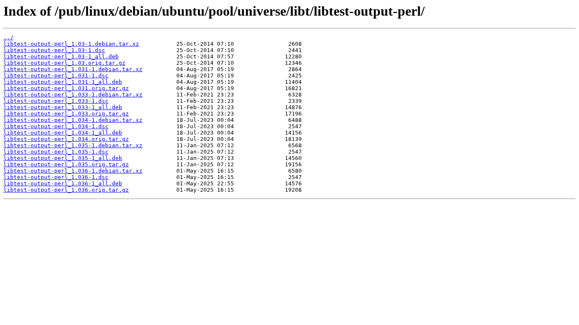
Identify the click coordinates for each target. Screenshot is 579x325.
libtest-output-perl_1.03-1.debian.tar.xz (71, 44)
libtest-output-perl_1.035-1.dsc (56, 152)
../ (8, 37)
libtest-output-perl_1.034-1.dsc (56, 126)
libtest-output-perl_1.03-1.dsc (54, 50)
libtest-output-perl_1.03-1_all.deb (61, 56)
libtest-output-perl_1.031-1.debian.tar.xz (72, 69)
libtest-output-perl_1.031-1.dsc (56, 75)
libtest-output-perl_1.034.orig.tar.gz (66, 139)
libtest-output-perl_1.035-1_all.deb (62, 158)
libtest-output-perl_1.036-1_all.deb (62, 183)
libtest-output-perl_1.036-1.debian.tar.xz (72, 171)
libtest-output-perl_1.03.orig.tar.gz (64, 63)
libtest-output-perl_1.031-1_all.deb (62, 82)
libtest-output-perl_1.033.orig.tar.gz (66, 113)
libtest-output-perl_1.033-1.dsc (56, 101)
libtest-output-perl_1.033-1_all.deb (62, 107)
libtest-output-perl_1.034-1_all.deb (62, 132)
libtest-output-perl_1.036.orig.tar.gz (66, 190)
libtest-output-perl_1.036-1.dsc (56, 177)
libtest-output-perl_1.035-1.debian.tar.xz (72, 145)
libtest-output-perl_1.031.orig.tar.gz (66, 88)
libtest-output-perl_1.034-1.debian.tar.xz (72, 120)
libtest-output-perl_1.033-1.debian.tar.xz (72, 94)
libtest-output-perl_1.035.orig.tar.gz (66, 164)
